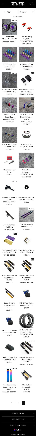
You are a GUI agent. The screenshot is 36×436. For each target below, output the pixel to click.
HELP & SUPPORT (18, 419)
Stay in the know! (18, 425)
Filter (9, 12)
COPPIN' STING (18, 413)
